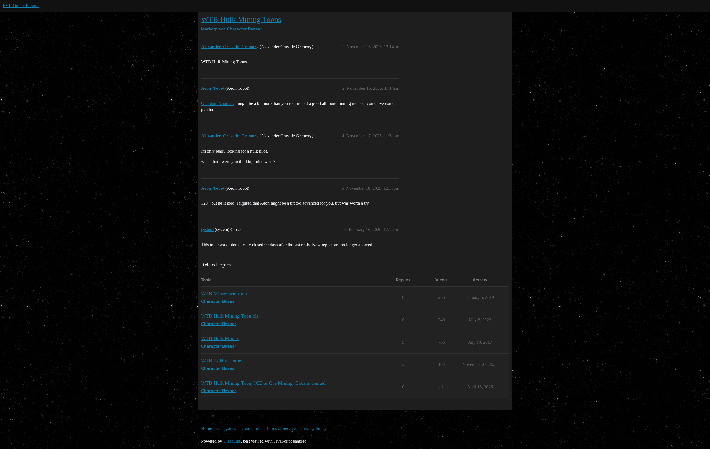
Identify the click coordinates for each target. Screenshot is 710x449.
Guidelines (251, 428)
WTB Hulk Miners (220, 338)
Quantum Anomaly (217, 103)
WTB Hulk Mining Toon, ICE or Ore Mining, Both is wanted (263, 383)
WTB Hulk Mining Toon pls (229, 316)
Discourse (232, 441)
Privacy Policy (314, 428)
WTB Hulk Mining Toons (241, 19)
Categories (226, 428)
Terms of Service (281, 428)
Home (206, 428)
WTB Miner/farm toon (224, 293)
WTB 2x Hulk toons (221, 360)
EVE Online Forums (21, 5)
